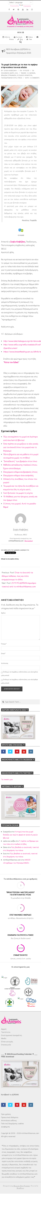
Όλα (16, 73)
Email (3, 653)
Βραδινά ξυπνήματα (8, 75)
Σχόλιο (3, 613)
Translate (27, 6)
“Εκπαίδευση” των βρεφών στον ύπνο (20, 461)
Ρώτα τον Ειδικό (11, 362)
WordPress (20, 1188)
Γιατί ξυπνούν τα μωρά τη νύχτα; (18, 493)
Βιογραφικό (29, 541)
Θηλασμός (5, 73)
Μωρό (12, 73)
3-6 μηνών (31, 73)
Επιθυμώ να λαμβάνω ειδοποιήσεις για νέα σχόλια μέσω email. (19, 673)
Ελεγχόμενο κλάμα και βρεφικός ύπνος (20, 471)
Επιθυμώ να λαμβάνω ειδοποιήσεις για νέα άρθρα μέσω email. (19, 681)
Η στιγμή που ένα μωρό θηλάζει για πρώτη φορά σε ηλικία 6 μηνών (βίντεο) (20, 834)
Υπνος (19, 78)
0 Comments (34, 78)
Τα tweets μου (7, 779)
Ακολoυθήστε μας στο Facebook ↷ (18, 760)
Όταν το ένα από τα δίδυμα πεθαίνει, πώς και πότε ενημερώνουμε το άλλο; (17, 576)
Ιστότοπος (4, 663)
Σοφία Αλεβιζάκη (17, 241)
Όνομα (4, 644)
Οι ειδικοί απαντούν (24, 75)
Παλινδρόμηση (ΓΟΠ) (9, 78)
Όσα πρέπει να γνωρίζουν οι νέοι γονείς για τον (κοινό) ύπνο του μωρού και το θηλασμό (20, 447)
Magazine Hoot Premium (21, 1186)
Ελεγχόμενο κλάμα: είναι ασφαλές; (18, 475)
